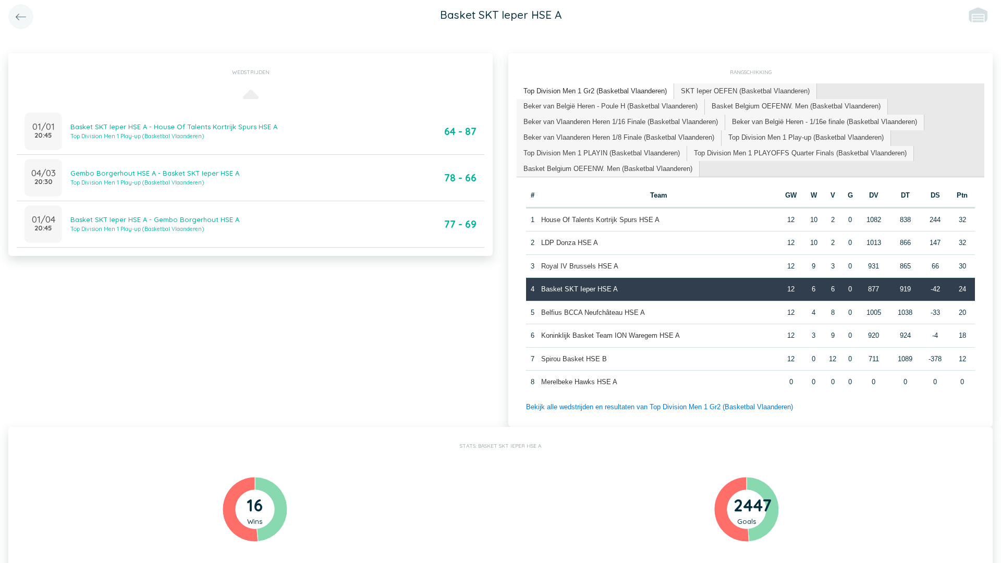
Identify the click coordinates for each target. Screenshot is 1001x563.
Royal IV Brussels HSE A (579, 266)
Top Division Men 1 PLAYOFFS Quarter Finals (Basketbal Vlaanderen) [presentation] (800, 153)
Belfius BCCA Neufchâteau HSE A (593, 312)
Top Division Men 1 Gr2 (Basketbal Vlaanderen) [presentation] (595, 91)
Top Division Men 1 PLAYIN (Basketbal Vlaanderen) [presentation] (601, 153)
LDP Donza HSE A (569, 243)
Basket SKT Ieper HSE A (579, 289)
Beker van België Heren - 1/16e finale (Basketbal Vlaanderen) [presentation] (824, 122)
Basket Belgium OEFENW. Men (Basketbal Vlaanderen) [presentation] (796, 106)
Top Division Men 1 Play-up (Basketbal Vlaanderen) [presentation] (806, 137)
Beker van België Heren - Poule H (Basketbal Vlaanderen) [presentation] (610, 106)
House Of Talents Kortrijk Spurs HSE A (600, 220)
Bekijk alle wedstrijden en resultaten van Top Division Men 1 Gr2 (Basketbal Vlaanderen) (659, 407)
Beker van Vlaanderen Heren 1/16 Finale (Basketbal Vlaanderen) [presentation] (620, 122)
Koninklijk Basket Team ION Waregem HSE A (610, 335)
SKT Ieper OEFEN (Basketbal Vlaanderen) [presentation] (745, 91)
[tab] (595, 91)
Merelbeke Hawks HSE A (579, 382)
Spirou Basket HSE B (574, 359)
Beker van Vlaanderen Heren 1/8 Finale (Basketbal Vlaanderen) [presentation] (618, 137)
